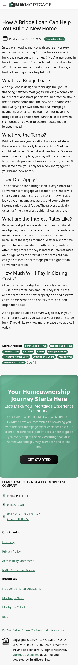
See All (31, 362)
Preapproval (65, 356)
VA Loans (28, 351)
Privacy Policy (11, 552)
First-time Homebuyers (16, 356)
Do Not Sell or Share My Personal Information (33, 630)
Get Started (39, 459)
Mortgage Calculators (17, 607)
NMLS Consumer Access (18, 570)
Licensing (8, 542)
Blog (5, 617)
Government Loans (14, 362)
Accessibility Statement (18, 561)
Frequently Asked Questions (21, 589)
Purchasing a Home (55, 39)
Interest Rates (11, 351)
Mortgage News (13, 598)
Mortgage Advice (57, 351)
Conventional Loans (43, 356)
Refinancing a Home (61, 345)
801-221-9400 (16, 505)
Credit (40, 351)
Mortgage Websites (26, 655)
